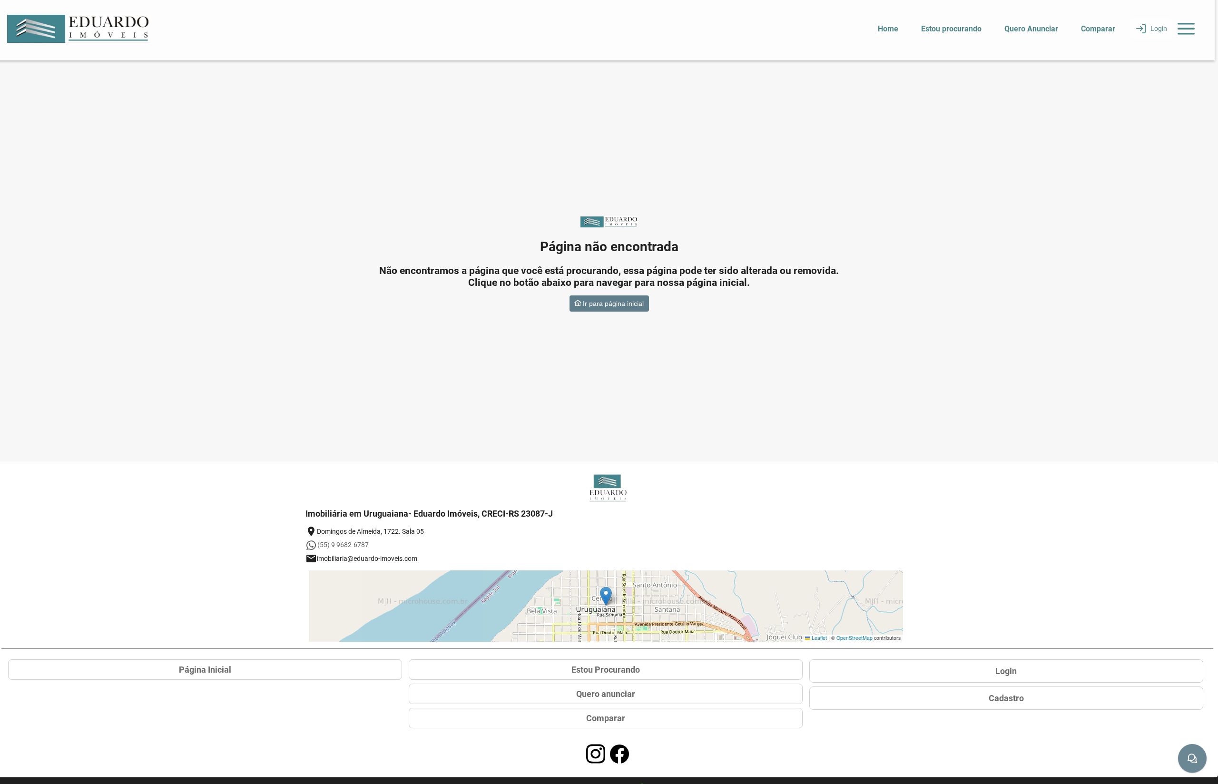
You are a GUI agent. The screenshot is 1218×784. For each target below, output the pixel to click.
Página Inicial (205, 670)
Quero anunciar (605, 694)
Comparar (1098, 28)
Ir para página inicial (612, 303)
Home (888, 28)
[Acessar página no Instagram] (596, 754)
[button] (606, 596)
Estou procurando (951, 28)
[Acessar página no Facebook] (619, 754)
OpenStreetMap (854, 637)
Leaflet (818, 637)
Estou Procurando (605, 670)
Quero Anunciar (1031, 28)
